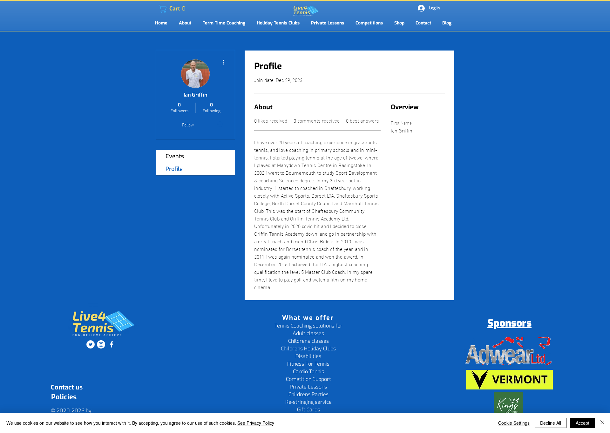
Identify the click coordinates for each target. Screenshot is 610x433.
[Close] (602, 423)
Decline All (550, 423)
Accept (582, 423)
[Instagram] (101, 344)
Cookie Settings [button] (514, 423)
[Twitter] (90, 344)
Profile (174, 169)
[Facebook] (111, 344)
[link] (162, 9)
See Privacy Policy (255, 423)
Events (175, 156)
